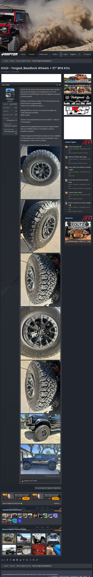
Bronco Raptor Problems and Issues (79, 188)
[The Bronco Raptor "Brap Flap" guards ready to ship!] (39, 538)
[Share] (57, 85)
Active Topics (70, 142)
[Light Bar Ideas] (9, 550)
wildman (75, 207)
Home (23, 54)
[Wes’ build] (53, 550)
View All (57, 503)
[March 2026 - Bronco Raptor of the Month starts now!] (9, 538)
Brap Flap (71, 176)
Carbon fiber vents (75, 192)
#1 (59, 85)
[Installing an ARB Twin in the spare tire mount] (39, 550)
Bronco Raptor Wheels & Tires (77, 163)
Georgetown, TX (12, 120)
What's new (43, 54)
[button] (36, 54)
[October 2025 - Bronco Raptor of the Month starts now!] (24, 538)
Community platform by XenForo (19, 574)
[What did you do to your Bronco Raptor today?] (53, 538)
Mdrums (75, 159)
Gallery (55, 54)
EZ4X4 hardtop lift (74, 147)
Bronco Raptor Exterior (75, 199)
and (30, 481)
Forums (31, 54)
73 (16, 111)
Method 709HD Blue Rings (77, 157)
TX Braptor (6, 72)
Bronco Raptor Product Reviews (78, 153)
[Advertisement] (31, 78)
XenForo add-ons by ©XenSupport (48, 574)
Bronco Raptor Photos (75, 211)
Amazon (26, 498)
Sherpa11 (75, 184)
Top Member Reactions (12, 510)
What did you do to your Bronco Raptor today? (22, 495)
